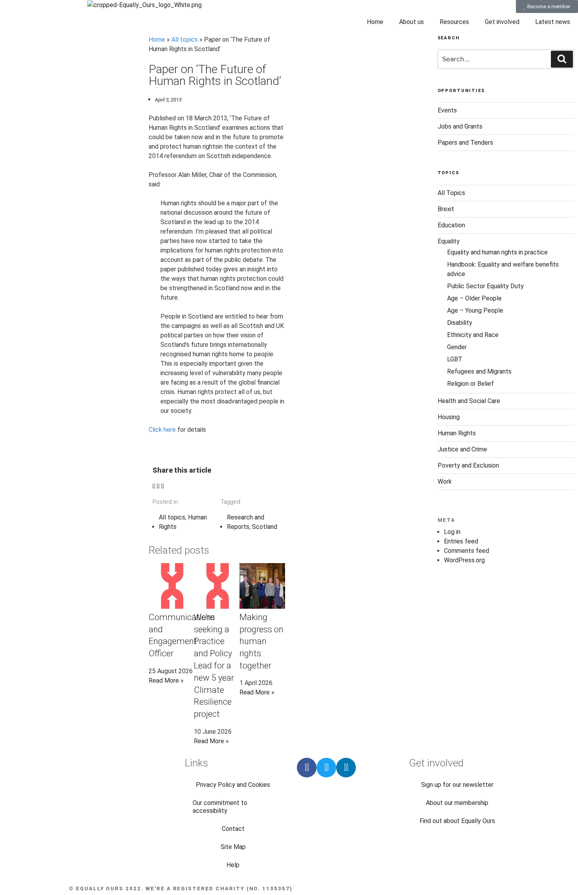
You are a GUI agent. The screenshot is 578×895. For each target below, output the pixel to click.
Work (445, 481)
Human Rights (457, 433)
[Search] (562, 59)
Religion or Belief (470, 383)
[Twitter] (326, 767)
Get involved (502, 22)
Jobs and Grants (460, 126)
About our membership (457, 803)
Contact (233, 828)
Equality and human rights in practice (497, 252)
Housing (449, 417)
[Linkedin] (346, 767)
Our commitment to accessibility (220, 806)
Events (447, 110)
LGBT (454, 359)
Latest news (552, 22)
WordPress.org (464, 560)
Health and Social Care (469, 401)
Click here (162, 429)
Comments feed (466, 550)
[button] (154, 486)
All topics (184, 39)
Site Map (233, 847)
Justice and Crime (462, 449)
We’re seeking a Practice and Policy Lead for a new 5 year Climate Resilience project (214, 665)
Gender (457, 347)
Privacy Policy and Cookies (233, 784)
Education (451, 225)
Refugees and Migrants (479, 371)
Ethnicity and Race (473, 335)
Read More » (166, 680)
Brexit (446, 209)
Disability (459, 322)
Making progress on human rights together (261, 641)
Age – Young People (475, 310)
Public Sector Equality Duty (485, 286)
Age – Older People (474, 298)
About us (411, 22)
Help (232, 865)
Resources (454, 22)
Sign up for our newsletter (457, 784)
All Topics (451, 193)
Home (375, 22)
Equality (449, 241)
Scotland (264, 526)
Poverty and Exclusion (468, 465)
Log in (452, 532)
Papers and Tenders (465, 142)
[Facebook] (307, 767)
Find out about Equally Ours (457, 821)
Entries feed (461, 541)
